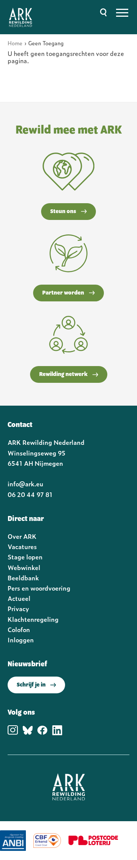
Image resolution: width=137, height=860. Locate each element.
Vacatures (22, 546)
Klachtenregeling (33, 619)
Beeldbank (23, 577)
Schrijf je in (31, 685)
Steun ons (63, 212)
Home (15, 43)
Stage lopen (25, 556)
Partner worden (63, 293)
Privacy (18, 608)
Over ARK (22, 536)
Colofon (19, 629)
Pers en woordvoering (39, 587)
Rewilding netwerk (63, 374)
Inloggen (21, 639)
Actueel (19, 598)
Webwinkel (24, 567)
